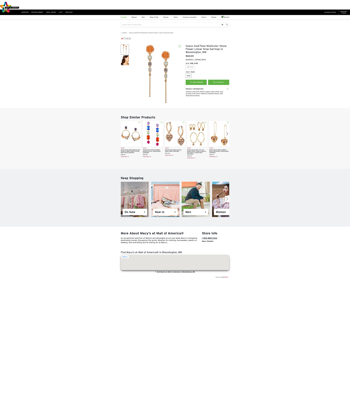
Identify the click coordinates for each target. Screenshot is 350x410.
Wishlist (226, 17)
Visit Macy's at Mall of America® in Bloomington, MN (176, 272)
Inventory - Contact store (196, 59)
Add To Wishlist (198, 82)
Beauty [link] (166, 17)
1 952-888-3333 (209, 238)
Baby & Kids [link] (154, 17)
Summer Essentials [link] (190, 17)
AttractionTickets (343, 12)
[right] (227, 134)
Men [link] (143, 17)
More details (207, 241)
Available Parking (330, 12)
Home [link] (176, 17)
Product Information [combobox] (194, 89)
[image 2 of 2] (125, 60)
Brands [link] (213, 17)
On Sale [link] (124, 17)
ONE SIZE (190, 67)
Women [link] (134, 17)
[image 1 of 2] (125, 49)
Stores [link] (204, 17)
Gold (188, 76)
